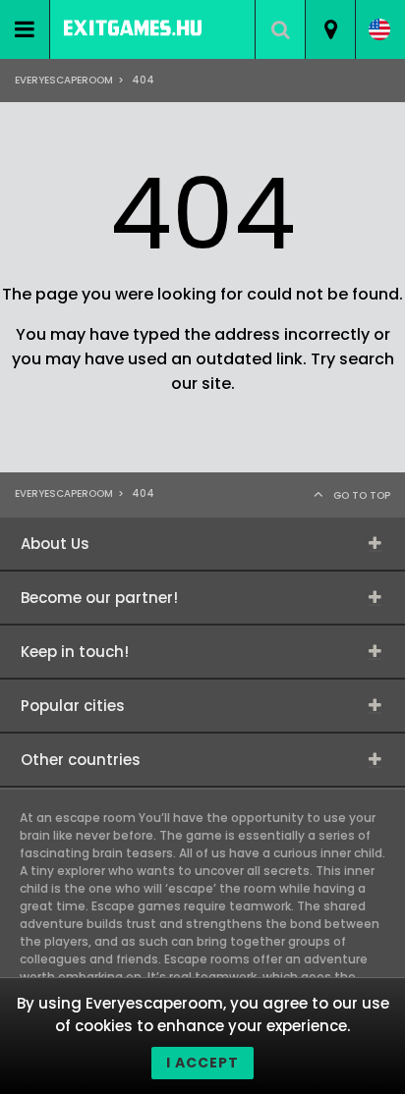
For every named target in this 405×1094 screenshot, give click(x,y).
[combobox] (330, 29)
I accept (202, 1062)
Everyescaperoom (64, 80)
